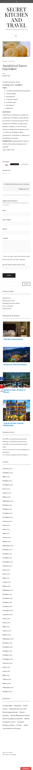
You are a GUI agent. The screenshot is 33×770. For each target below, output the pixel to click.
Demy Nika (7, 76)
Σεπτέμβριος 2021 (8, 562)
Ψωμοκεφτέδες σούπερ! (8, 300)
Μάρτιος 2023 (7, 497)
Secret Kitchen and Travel (16, 17)
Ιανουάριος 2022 (7, 549)
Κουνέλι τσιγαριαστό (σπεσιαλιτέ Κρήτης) (17, 455)
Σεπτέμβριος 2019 (8, 659)
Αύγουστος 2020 (7, 614)
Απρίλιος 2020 (7, 631)
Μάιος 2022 (6, 533)
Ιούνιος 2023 (6, 489)
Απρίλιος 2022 (7, 537)
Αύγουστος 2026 (7, 468)
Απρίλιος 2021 (7, 582)
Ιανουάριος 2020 (7, 643)
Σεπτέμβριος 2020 (8, 610)
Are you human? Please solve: (12, 265)
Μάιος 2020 (6, 627)
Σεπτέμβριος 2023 (8, 485)
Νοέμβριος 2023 (7, 481)
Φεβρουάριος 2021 (8, 590)
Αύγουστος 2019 (7, 663)
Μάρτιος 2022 (7, 541)
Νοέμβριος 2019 (7, 651)
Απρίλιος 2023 (7, 493)
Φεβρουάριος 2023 (8, 501)
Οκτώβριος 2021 (7, 558)
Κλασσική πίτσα (7, 298)
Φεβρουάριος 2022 (8, 545)
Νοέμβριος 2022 (7, 509)
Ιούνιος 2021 (6, 574)
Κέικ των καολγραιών (8, 306)
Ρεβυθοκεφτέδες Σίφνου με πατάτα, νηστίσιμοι (17, 184)
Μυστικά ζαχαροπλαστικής (10, 712)
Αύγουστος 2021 (7, 566)
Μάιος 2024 (6, 477)
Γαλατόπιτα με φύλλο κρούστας (19, 439)
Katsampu (13, 754)
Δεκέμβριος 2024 (8, 472)
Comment (5, 238)
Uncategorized (7, 705)
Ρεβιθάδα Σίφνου (23, 189)
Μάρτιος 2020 (7, 635)
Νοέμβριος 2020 (7, 602)
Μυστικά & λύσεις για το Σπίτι (18, 709)
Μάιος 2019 (6, 675)
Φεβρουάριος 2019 (8, 687)
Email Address (7, 220)
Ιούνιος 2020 (6, 622)
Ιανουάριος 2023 (7, 505)
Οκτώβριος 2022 (7, 513)
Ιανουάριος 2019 (7, 691)
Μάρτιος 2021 (6, 586)
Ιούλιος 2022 (6, 525)
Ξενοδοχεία (20, 722)
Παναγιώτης (6, 441)
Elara (4, 752)
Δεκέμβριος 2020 (8, 598)
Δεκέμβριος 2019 (7, 647)
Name (4, 210)
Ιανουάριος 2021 (7, 594)
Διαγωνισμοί (17, 705)
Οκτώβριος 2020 (7, 606)
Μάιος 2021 (6, 578)
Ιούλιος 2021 (6, 570)
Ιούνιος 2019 (6, 671)
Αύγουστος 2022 (7, 521)
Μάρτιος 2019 (7, 683)
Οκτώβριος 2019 (7, 655)
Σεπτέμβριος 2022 (8, 517)
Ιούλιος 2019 (6, 667)
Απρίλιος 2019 (7, 679)
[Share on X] (2, 382)
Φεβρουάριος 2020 (8, 639)
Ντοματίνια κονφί (7, 308)
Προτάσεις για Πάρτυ (9, 725)
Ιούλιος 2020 (6, 618)
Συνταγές (5, 61)
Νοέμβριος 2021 (7, 554)
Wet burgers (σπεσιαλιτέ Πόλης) (11, 303)
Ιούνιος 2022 (6, 529)
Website (5, 229)
